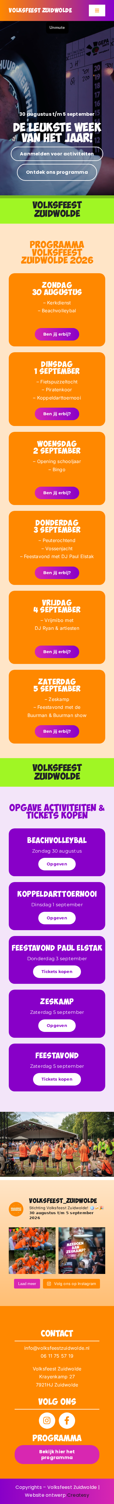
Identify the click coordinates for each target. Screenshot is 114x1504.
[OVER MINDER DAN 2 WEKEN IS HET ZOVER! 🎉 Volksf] (32, 1250)
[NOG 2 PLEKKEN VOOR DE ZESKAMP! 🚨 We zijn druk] (81, 1250)
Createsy (78, 1495)
